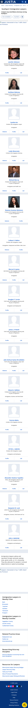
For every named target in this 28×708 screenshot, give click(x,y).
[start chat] (24, 704)
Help (14, 697)
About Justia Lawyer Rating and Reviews (13, 676)
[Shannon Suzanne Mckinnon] (14, 202)
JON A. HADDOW (14, 538)
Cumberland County (7, 625)
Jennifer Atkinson (14, 62)
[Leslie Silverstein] (14, 143)
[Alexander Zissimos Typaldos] (14, 469)
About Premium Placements (10, 674)
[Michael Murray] (14, 171)
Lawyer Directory (9, 5)
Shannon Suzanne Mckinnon (14, 210)
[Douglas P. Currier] (14, 291)
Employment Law (7, 637)
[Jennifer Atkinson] (14, 53)
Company (14, 695)
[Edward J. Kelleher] (14, 381)
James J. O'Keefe (14, 330)
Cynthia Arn (14, 122)
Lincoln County (6, 623)
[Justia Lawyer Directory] (21, 686)
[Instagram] (13, 686)
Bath (3, 602)
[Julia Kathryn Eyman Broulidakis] (14, 351)
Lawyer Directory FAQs (8, 669)
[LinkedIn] (7, 686)
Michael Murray (14, 180)
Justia (2, 5)
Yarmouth (5, 610)
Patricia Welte (14, 420)
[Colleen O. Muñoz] (14, 232)
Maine (24, 5)
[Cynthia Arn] (14, 114)
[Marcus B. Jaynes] (14, 261)
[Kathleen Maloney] (14, 84)
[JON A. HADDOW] (14, 530)
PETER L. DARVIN (14, 449)
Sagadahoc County (7, 621)
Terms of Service (14, 700)
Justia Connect (14, 689)
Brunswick (5, 604)
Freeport (4, 613)
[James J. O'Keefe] (14, 321)
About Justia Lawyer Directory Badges (13, 667)
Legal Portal (14, 692)
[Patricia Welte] (14, 412)
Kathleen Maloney (14, 92)
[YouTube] (9, 686)
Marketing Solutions (14, 705)
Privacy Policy (14, 702)
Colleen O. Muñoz (14, 240)
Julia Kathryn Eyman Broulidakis (14, 360)
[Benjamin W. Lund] (14, 499)
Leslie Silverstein (14, 151)
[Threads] (15, 686)
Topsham (5, 606)
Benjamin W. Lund (14, 508)
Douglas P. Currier (14, 299)
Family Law (5, 639)
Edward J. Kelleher (14, 390)
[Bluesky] (17, 686)
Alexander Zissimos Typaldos (14, 478)
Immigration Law (18, 5)
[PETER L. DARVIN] (14, 440)
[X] (19, 686)
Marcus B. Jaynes (14, 269)
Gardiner (4, 608)
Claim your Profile (7, 672)
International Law (7, 641)
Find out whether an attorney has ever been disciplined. (13, 655)
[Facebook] (11, 686)
